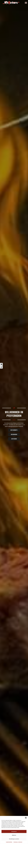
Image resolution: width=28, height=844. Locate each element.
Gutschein (14, 439)
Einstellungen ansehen (14, 839)
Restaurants (14, 430)
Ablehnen (14, 835)
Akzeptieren (14, 831)
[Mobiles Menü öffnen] (26, 2)
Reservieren (14, 434)
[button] (26, 817)
